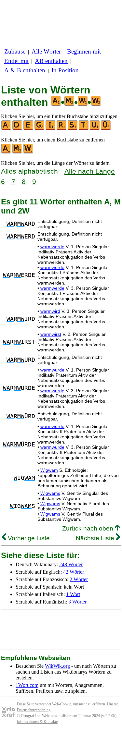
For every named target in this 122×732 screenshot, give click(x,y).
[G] (39, 128)
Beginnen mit (84, 51)
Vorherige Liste (28, 538)
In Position (65, 70)
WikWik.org (57, 666)
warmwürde (52, 426)
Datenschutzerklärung (33, 710)
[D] (17, 128)
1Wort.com (27, 685)
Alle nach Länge (89, 171)
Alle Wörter (46, 51)
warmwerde (52, 246)
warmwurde (52, 369)
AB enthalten (51, 60)
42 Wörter (73, 572)
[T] (83, 128)
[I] (50, 128)
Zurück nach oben (88, 528)
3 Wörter (77, 601)
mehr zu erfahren (92, 704)
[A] (6, 128)
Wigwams (50, 493)
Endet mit (16, 60)
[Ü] (106, 128)
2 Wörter (79, 579)
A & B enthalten (24, 70)
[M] (17, 152)
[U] (95, 128)
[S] (72, 128)
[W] (28, 152)
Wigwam (49, 470)
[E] (28, 128)
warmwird (50, 311)
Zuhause (14, 51)
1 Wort (73, 594)
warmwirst (50, 334)
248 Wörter (71, 564)
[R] (61, 128)
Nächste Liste (96, 538)
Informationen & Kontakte (37, 721)
